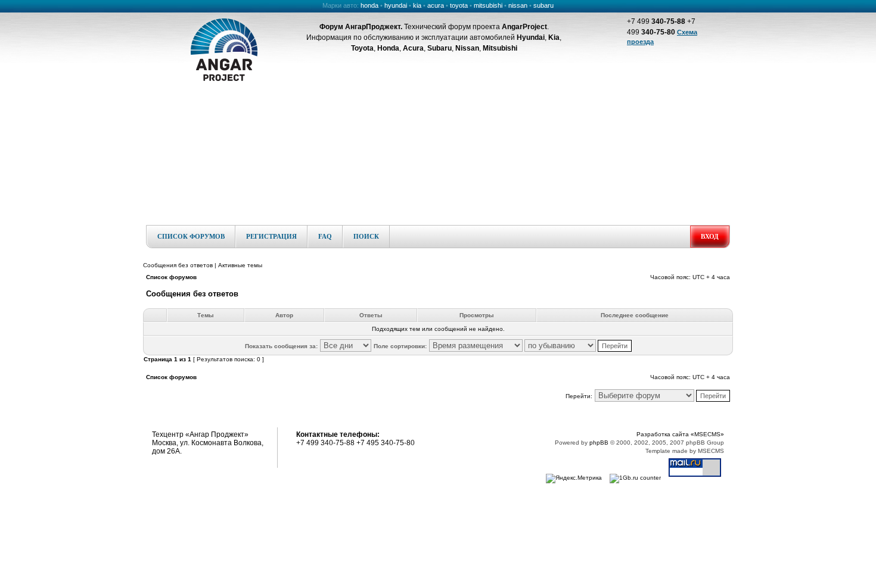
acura (435, 5)
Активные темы (240, 265)
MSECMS (711, 451)
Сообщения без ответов (178, 265)
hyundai (395, 5)
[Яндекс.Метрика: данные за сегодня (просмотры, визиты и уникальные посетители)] (574, 478)
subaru (543, 5)
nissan (517, 5)
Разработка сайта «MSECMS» (680, 434)
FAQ (325, 236)
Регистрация (271, 236)
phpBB (598, 442)
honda (369, 5)
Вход (710, 236)
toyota (459, 5)
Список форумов (191, 236)
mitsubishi (488, 5)
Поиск (366, 236)
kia (417, 5)
